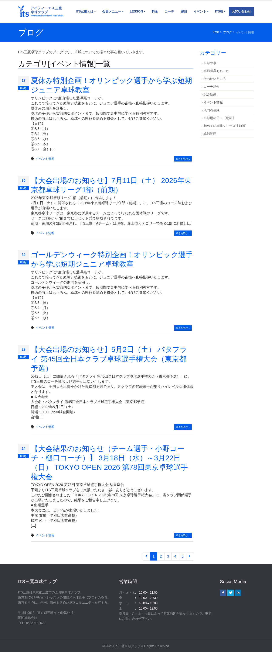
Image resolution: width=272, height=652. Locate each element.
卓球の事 (210, 63)
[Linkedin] (238, 593)
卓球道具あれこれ (216, 71)
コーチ (169, 11)
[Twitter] (230, 593)
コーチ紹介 (212, 86)
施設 (184, 11)
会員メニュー (111, 11)
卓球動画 (210, 133)
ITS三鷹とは (85, 11)
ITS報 (219, 11)
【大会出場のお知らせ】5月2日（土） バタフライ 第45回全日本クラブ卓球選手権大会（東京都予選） (109, 358)
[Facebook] (223, 593)
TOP (216, 32)
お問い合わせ (241, 11)
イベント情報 (45, 158)
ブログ (227, 32)
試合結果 (210, 94)
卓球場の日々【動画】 (219, 118)
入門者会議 (212, 110)
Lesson (136, 11)
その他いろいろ (215, 78)
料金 (155, 11)
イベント (200, 11)
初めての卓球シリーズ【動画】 (226, 126)
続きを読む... (183, 158)
